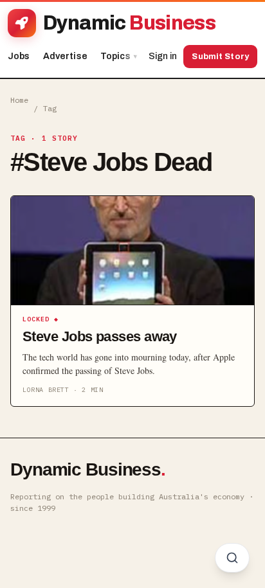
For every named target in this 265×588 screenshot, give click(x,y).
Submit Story (220, 56)
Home (19, 100)
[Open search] (232, 558)
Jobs (19, 56)
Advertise (65, 56)
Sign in (163, 56)
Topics (118, 56)
